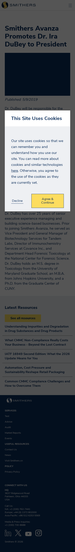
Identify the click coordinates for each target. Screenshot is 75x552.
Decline (17, 201)
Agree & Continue (47, 201)
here (14, 170)
